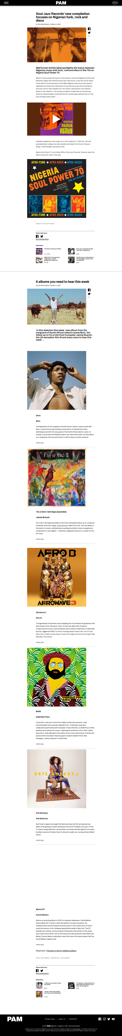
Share (115, 2)
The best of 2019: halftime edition (61, 951)
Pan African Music (43, 24)
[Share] (89, 28)
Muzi (72, 437)
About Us (62, 1019)
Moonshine (76, 1026)
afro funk (38, 223)
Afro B (38, 958)
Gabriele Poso (55, 958)
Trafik (66, 1026)
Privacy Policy (50, 1019)
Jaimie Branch (61, 525)
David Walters (45, 958)
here (59, 155)
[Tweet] (89, 32)
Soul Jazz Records (48, 223)
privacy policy (77, 1029)
